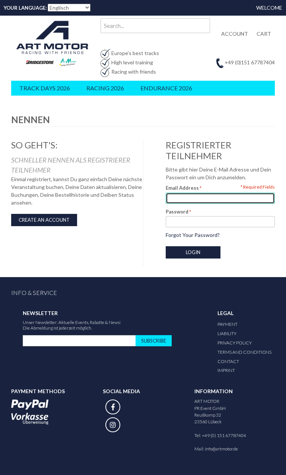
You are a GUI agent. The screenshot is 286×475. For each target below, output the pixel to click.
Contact (228, 361)
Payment (227, 324)
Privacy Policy (234, 343)
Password (177, 212)
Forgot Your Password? (193, 235)
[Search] (202, 25)
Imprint (226, 370)
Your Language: (25, 8)
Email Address (182, 188)
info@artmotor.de (221, 449)
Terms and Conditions (244, 352)
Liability (226, 333)
